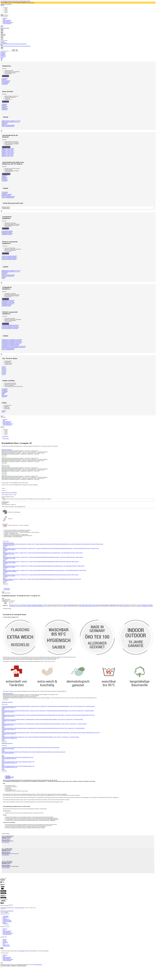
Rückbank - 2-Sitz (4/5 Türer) (7, 151)
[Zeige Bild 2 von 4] (3, 457)
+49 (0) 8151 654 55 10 (18, 907)
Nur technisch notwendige (5, 965)
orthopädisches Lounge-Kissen (8, 301)
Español (6, 10)
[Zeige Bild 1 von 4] (2, 457)
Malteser (30, 606)
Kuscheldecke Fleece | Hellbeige (9, 562)
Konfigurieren (13, 965)
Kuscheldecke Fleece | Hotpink (9, 575)
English (5, 8)
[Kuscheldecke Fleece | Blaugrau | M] (51, 732)
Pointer (64, 606)
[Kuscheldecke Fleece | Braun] (43, 552)
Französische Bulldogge (104, 604)
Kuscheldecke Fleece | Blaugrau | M (9, 733)
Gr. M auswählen (5, 841)
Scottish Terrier (82, 606)
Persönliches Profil (8, 43)
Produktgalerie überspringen (8, 542)
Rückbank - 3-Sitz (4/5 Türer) (7, 153)
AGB (4, 19)
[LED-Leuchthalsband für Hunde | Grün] (18, 766)
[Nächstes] (5, 456)
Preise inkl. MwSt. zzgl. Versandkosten (9, 492)
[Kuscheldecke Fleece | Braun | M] (48, 710)
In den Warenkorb (5, 502)
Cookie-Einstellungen (7, 23)
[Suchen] (3, 35)
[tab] (7, 588)
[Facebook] (1, 948)
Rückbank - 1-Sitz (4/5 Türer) (7, 149)
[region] (78, 465)
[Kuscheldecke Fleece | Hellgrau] (44, 565)
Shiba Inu (87, 606)
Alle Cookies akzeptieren (21, 965)
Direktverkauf (5, 923)
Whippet (121, 606)
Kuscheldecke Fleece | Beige (8, 545)
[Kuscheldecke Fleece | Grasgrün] (43, 557)
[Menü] (1, 30)
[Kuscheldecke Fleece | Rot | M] (44, 723)
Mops (49, 606)
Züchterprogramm (6, 945)
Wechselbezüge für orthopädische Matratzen (10, 345)
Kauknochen (4, 124)
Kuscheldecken (5, 84)
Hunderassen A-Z (6, 919)
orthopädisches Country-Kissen (8, 303)
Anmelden (2, 4)
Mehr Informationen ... (38, 964)
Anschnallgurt (4, 193)
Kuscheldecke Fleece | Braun (8, 553)
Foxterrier (98, 604)
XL (4, 497)
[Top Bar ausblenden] (1, 26)
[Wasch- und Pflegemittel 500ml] (33, 751)
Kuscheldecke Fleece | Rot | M (7, 724)
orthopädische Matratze (6, 305)
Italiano (5, 12)
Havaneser (118, 604)
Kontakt (4, 940)
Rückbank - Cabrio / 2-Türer (7, 156)
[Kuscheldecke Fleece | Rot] (42, 579)
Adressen (14, 43)
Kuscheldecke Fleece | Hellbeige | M (9, 720)
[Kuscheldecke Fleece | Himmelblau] (44, 570)
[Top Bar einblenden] (1, 48)
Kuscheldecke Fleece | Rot (8, 580)
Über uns (4, 918)
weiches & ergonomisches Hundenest (9, 259)
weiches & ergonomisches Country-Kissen (10, 328)
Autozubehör (4, 389)
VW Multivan (4, 180)
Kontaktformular (10, 910)
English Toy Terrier (91, 604)
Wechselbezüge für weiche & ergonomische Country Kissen (13, 347)
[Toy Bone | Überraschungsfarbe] (30, 747)
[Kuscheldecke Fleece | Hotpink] (41, 574)
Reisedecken (4, 107)
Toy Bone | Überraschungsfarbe (8, 748)
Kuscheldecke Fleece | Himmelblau (10, 571)
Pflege (3, 394)
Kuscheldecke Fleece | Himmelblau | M (9, 738)
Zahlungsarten (18, 43)
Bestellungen (23, 43)
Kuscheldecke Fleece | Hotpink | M (8, 729)
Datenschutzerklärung (7, 20)
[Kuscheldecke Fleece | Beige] (53, 544)
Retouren (4, 939)
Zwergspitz (151, 606)
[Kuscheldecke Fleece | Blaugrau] (51, 548)
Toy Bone (4, 370)
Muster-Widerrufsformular (8, 22)
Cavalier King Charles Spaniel (31, 604)
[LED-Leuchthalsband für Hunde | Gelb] (18, 761)
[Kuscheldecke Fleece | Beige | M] (48, 715)
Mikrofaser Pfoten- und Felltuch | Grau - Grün (10, 121)
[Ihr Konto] (1, 37)
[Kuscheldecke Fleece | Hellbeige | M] (42, 719)
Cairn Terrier (22, 604)
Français (6, 11)
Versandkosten (6, 916)
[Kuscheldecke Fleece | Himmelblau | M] (40, 736)
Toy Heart (4, 372)
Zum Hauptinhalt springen (5, 1)
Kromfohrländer (12, 606)
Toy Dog (3, 374)
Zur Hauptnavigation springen (24, 1)
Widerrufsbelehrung (7, 21)
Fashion (3, 278)
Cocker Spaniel (84, 604)
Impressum (5, 18)
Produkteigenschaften (7, 920)
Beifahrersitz (4, 178)
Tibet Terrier (95, 606)
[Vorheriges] (3, 456)
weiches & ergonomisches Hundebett (9, 257)
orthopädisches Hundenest (7, 234)
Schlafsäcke (4, 105)
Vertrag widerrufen (4, 911)
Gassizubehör (4, 392)
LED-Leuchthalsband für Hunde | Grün (9, 767)
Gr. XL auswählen (5, 867)
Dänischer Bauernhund (71, 604)
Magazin (4, 922)
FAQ (4, 943)
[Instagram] (2, 948)
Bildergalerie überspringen (7, 449)
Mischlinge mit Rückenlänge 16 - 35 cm (39, 606)
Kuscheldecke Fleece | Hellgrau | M (8, 707)
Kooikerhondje (150, 604)
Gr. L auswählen (5, 854)
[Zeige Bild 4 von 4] (5, 457)
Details (4, 547)
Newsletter (5, 941)
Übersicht (2, 43)
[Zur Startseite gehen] (4, 28)
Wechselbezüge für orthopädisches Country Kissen (11, 342)
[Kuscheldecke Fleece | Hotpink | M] (43, 728)
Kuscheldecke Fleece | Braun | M (8, 711)
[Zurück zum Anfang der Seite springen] (1, 963)
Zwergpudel (138, 606)
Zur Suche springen (15, 1)
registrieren (4, 42)
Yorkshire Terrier (126, 606)
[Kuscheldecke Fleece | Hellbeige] (41, 561)
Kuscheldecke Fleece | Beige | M (8, 716)
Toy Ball (3, 367)
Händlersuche (5, 942)
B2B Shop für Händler (7, 921)
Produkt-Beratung (5, 101)
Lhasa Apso (25, 606)
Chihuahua (40, 604)
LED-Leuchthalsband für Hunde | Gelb (9, 762)
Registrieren (9, 4)
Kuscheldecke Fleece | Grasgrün (9, 558)
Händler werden (6, 944)
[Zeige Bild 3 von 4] (4, 457)
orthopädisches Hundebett (7, 232)
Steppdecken (4, 79)
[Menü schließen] (1, 40)
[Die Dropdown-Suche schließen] (16, 50)
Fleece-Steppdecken (5, 81)
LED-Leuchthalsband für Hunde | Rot (9, 758)
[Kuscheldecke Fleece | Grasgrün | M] (20, 450)
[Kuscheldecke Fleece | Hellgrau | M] (48, 706)
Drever (65, 604)
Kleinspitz (144, 604)
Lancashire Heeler (19, 606)
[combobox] (6, 51)
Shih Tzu (91, 606)
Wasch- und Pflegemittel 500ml (8, 126)
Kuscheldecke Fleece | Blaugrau (9, 549)
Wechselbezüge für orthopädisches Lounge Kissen (11, 340)
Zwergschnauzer (145, 606)
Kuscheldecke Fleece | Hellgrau (9, 567)
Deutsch (6, 7)
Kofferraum (4, 176)
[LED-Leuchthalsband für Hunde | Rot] (17, 757)
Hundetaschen (4, 109)
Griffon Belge (112, 604)
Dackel (54, 604)
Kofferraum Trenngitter (6, 195)
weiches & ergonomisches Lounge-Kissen (10, 326)
